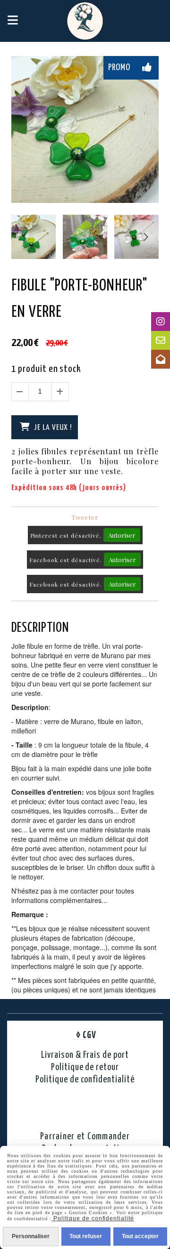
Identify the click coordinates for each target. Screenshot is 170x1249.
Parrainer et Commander (85, 1136)
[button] (145, 236)
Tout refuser (85, 1236)
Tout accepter (140, 1236)
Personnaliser (31, 1236)
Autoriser (122, 535)
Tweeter (85, 517)
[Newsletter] (160, 359)
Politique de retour (85, 1067)
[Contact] (160, 340)
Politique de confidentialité (85, 1079)
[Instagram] (160, 321)
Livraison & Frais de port (85, 1055)
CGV (89, 1035)
